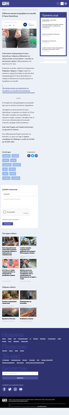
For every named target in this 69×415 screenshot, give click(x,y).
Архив (16, 350)
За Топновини (5, 360)
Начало (4, 338)
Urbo (38, 360)
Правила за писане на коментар (10, 219)
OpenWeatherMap (42, 406)
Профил (22, 350)
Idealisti (9, 338)
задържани (7, 165)
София (59, 338)
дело (5, 169)
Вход (62, 3)
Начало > (4, 9)
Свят (15, 338)
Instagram (15, 389)
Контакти (24, 360)
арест (13, 160)
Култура (4, 341)
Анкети (11, 350)
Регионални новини (23, 338)
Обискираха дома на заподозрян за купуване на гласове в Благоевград (16, 89)
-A (13, 25)
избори (6, 160)
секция (13, 173)
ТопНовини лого (5, 3)
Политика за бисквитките (8, 362)
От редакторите (52, 338)
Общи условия (20, 362)
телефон (6, 178)
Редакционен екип (15, 360)
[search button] (58, 3)
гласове (15, 156)
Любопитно (16, 341)
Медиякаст (43, 338)
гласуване (16, 178)
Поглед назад (24, 341)
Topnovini (4, 400)
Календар (4, 350)
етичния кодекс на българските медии (18, 401)
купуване (6, 156)
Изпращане (7, 224)
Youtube (21, 389)
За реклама (32, 360)
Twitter (10, 389)
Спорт (9, 341)
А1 (30, 338)
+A (10, 25)
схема (5, 173)
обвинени (17, 165)
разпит (12, 169)
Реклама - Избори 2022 (47, 360)
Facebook (4, 389)
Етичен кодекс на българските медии (35, 362)
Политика (35, 338)
